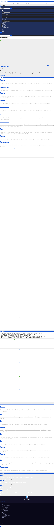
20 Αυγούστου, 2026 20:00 (6, 120)
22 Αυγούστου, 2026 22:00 (6, 484)
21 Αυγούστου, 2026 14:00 (6, 105)
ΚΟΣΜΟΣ (4, 15)
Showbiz (3, 18)
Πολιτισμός (4, 19)
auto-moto (3, 24)
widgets (42, 3)
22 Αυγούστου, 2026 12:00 (6, 419)
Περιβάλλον (6, 17)
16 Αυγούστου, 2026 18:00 (6, 465)
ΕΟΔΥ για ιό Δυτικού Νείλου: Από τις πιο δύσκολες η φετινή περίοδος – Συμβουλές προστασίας (23, 470)
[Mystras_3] (27, 375)
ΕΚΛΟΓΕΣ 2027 (7, 12)
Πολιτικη (3, 11)
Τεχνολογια (6, 16)
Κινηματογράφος (7, 21)
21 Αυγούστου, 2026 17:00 (6, 439)
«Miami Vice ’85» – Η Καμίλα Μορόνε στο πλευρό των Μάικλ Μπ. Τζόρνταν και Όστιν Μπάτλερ (18, 337)
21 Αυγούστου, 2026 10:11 (6, 113)
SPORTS (3, 26)
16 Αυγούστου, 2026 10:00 (6, 471)
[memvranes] (27, 329)
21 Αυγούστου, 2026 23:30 (6, 425)
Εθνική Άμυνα (6, 507)
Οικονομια (4, 22)
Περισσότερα (2, 75)
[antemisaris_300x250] (27, 401)
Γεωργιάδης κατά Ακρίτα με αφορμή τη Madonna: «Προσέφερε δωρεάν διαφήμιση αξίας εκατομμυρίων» (26, 90)
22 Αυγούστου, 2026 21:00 (6, 489)
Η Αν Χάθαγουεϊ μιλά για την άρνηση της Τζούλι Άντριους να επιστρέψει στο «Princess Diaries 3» (18, 336)
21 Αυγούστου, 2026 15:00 (6, 445)
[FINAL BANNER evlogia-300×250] (27, 361)
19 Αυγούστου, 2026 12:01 (6, 140)
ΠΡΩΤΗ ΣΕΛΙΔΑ (6, 66)
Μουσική (5, 20)
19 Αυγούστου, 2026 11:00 (6, 147)
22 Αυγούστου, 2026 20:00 (6, 494)
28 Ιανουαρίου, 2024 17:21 (6, 70)
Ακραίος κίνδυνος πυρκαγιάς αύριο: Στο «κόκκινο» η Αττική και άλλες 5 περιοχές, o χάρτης (17, 333)
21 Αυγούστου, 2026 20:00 (6, 98)
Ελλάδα (3, 13)
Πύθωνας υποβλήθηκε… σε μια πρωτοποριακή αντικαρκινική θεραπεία (14, 334)
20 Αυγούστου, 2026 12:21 (6, 127)
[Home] (0, 6)
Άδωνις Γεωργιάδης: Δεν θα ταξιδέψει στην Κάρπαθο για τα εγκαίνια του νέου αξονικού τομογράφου (25, 139)
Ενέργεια (5, 508)
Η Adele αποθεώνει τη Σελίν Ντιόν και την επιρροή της (11, 335)
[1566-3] (27, 388)
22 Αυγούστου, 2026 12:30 (6, 91)
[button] (0, 7)
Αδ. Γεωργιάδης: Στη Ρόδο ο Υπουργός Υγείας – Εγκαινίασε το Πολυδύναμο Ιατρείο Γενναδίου (23, 424)
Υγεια (3, 23)
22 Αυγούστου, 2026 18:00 (6, 85)
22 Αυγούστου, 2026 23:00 (6, 479)
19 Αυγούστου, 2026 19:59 (6, 134)
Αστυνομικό (4, 25)
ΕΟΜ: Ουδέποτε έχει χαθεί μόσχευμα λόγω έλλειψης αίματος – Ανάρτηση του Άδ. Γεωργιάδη (23, 444)
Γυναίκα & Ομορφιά (5, 27)
